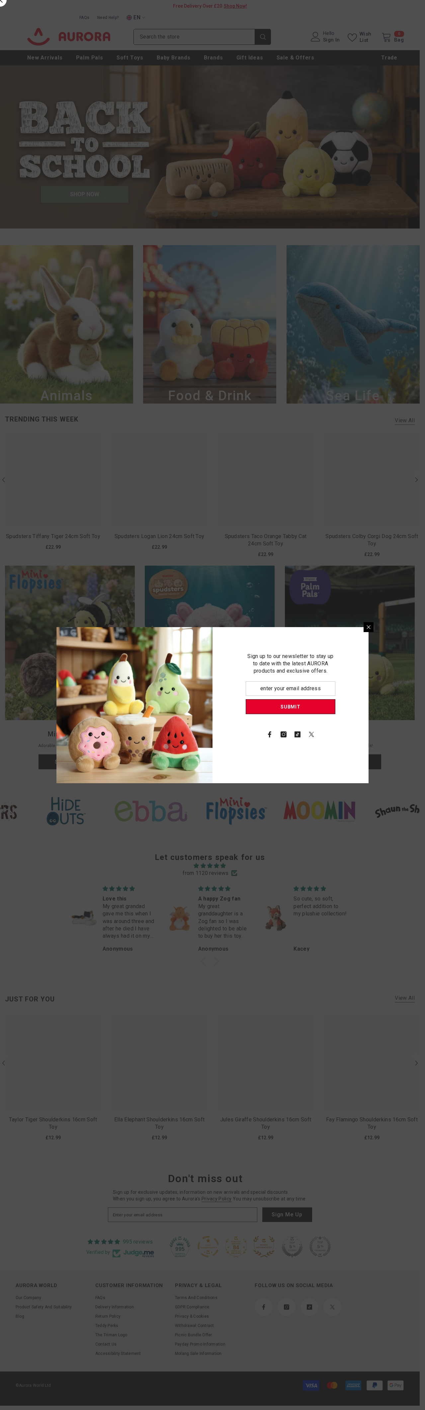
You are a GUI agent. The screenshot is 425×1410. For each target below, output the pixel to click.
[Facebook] (270, 734)
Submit (290, 706)
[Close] (369, 627)
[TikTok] (297, 734)
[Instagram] (284, 734)
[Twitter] (311, 734)
